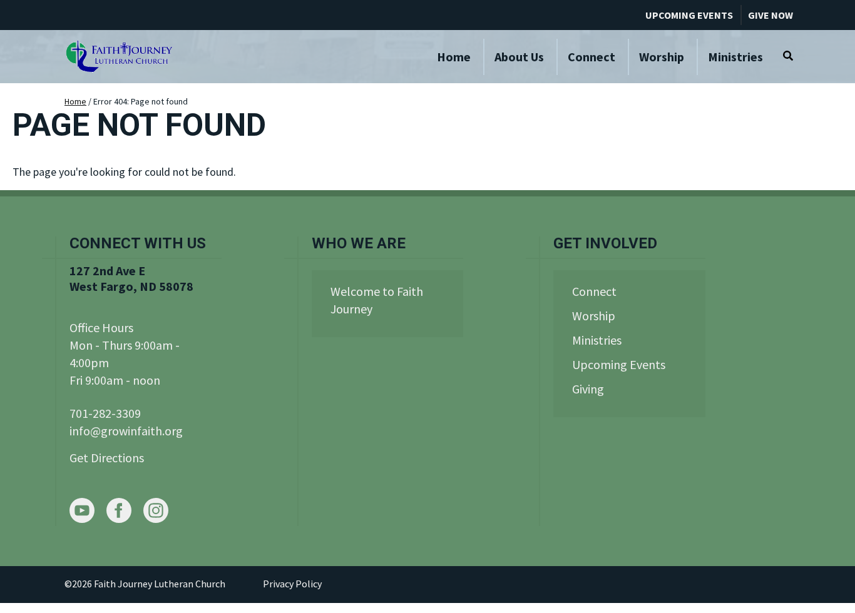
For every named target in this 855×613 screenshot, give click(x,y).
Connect (591, 56)
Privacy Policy (292, 583)
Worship (661, 56)
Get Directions (106, 457)
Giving (588, 389)
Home (454, 56)
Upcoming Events (689, 15)
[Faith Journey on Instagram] (155, 512)
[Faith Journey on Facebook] (118, 512)
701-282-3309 (105, 413)
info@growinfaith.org (126, 430)
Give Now (770, 15)
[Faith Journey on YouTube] (82, 512)
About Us (519, 56)
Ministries (735, 56)
